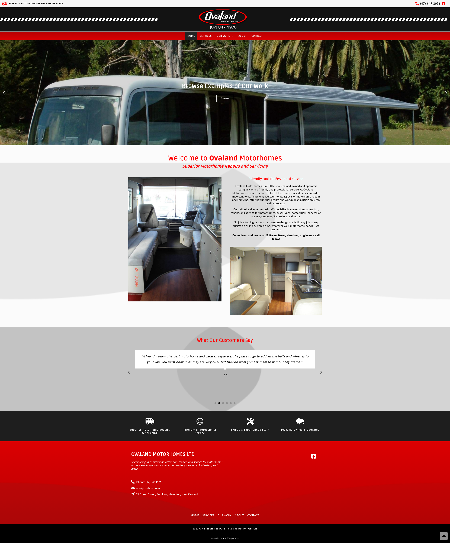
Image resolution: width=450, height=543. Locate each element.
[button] (220, 143)
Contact (257, 35)
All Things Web (231, 538)
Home (191, 35)
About (243, 35)
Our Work (223, 35)
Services (206, 35)
